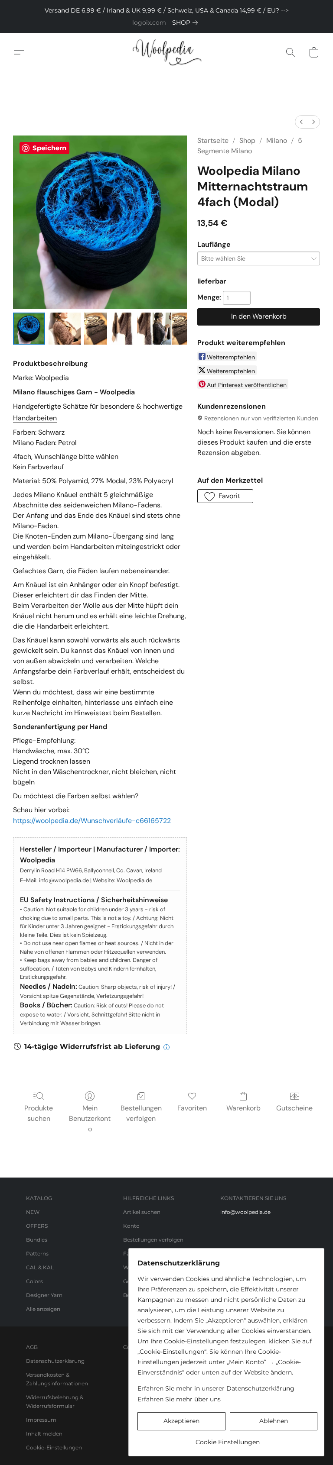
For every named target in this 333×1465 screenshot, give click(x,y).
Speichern (49, 148)
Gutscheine (294, 1108)
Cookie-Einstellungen (54, 1447)
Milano (276, 140)
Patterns (37, 1253)
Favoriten (192, 1108)
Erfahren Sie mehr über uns (179, 1399)
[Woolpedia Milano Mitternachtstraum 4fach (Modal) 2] (95, 329)
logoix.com (149, 22)
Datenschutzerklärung (55, 1361)
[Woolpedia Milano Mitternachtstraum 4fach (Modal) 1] (65, 329)
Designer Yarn (44, 1295)
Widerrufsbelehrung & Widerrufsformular (54, 1401)
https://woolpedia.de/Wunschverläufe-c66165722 (92, 820)
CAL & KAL (40, 1267)
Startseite (213, 140)
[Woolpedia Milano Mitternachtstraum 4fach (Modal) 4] (162, 329)
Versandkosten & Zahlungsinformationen (57, 1379)
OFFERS (37, 1226)
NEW (32, 1212)
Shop (247, 140)
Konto (131, 1226)
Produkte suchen (38, 1113)
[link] (186, 22)
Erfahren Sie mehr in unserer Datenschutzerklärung (215, 1388)
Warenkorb (243, 1108)
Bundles (36, 1239)
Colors (34, 1281)
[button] (166, 52)
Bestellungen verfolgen (141, 1113)
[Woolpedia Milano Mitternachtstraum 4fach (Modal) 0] (29, 329)
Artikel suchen (141, 1212)
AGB (32, 1347)
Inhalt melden (44, 1433)
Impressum (41, 1420)
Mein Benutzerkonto (90, 1118)
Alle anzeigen (43, 1309)
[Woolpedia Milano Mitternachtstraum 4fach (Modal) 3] (122, 329)
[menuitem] (301, 122)
